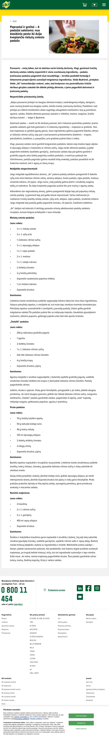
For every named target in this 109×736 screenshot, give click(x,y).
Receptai (90, 614)
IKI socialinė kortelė (9, 696)
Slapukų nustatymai (81, 728)
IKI (31, 669)
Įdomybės (89, 622)
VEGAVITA (33, 633)
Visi (59, 618)
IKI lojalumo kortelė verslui (11, 689)
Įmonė (88, 678)
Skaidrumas (90, 693)
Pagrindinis (6, 614)
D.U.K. (4, 703)
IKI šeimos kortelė (8, 700)
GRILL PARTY (34, 673)
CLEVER (32, 658)
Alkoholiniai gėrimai (66, 614)
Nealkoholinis (63, 636)
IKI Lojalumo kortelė (9, 682)
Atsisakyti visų (81, 723)
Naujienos (5, 629)
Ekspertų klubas (63, 629)
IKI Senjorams (6, 685)
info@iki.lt (18, 604)
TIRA (31, 622)
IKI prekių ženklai (37, 614)
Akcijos (4, 618)
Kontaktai (89, 700)
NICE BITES (33, 629)
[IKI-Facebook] (88, 588)
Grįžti (15, 21)
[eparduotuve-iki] (84, 4)
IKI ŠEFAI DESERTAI (36, 636)
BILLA (32, 647)
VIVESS (32, 654)
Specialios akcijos (8, 625)
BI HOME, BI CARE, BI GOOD (39, 618)
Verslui (88, 685)
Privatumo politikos (22, 718)
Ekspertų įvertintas (64, 625)
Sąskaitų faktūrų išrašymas (95, 689)
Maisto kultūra (91, 618)
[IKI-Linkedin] (80, 588)
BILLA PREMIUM (35, 643)
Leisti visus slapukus (81, 716)
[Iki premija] (94, 4)
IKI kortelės (6, 678)
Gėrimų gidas (62, 622)
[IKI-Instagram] (97, 588)
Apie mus (89, 682)
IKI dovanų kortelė (8, 693)
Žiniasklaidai (90, 696)
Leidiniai (5, 622)
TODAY (32, 651)
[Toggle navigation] (103, 4)
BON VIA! (33, 640)
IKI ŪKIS (32, 665)
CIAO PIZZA (34, 662)
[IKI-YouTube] (80, 597)
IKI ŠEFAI (33, 625)
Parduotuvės (6, 633)
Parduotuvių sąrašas (56, 590)
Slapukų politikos (36, 718)
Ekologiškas (62, 633)
